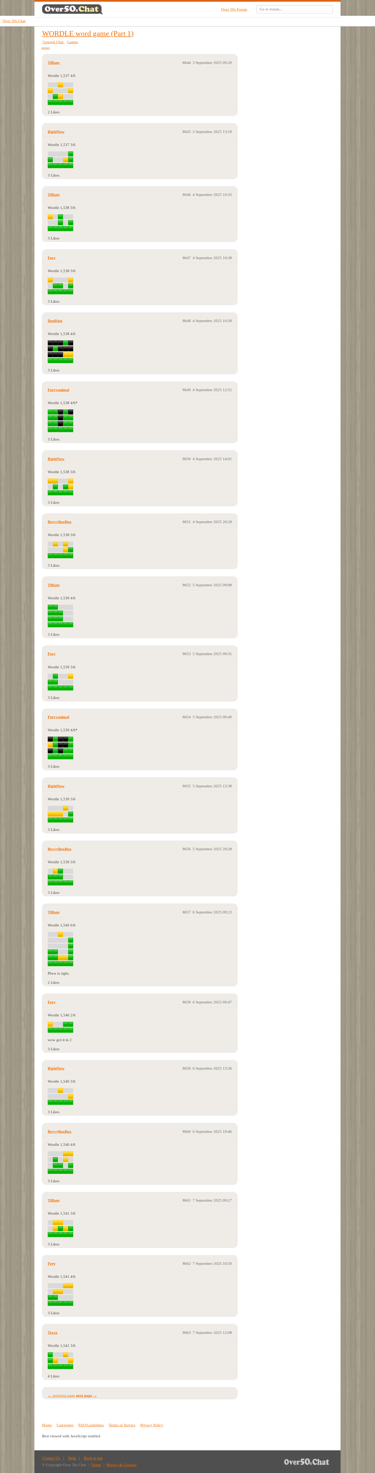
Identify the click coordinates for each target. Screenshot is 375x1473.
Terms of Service (122, 1425)
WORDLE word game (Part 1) (88, 33)
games (45, 48)
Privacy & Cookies (121, 1465)
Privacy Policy (151, 1425)
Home (47, 1425)
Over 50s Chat (14, 21)
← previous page (61, 1396)
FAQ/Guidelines (91, 1425)
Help (72, 1458)
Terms (96, 1465)
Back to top (93, 1458)
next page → (86, 1396)
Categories (65, 1425)
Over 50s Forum (234, 9)
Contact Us (51, 1458)
